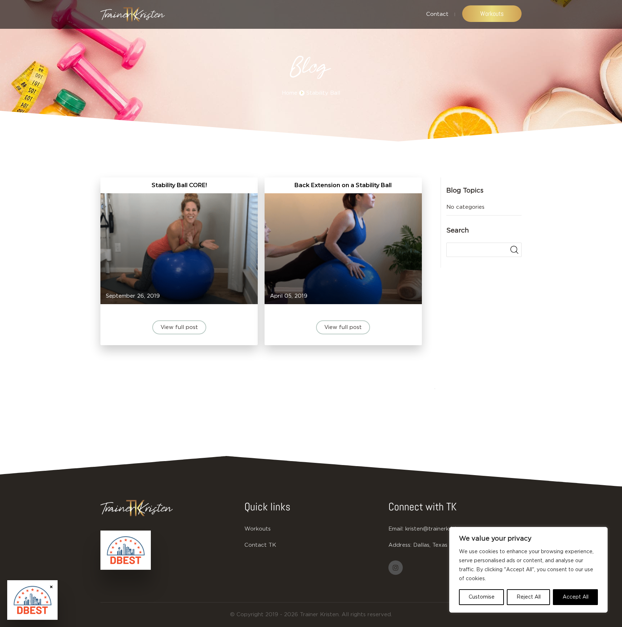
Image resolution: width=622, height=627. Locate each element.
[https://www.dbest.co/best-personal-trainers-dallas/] (125, 550)
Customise (482, 597)
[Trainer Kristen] (132, 14)
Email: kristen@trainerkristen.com (432, 529)
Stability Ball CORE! (179, 185)
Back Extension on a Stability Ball (343, 185)
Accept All (576, 597)
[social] (395, 567)
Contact (437, 14)
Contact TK (260, 545)
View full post (179, 327)
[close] (51, 586)
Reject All (529, 597)
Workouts (492, 13)
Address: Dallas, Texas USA (424, 545)
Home (289, 93)
